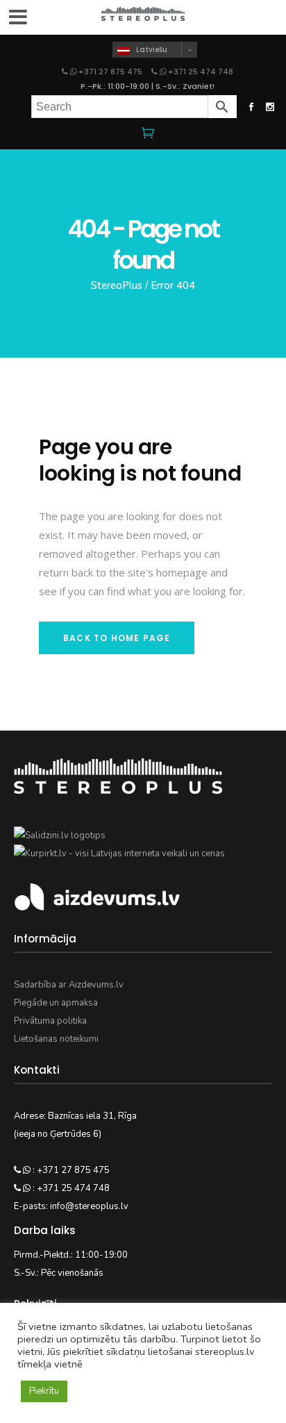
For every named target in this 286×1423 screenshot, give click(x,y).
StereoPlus (116, 286)
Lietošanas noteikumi (56, 1039)
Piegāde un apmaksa (56, 1003)
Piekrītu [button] (44, 1391)
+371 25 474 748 (199, 71)
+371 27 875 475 (110, 71)
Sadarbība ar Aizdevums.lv (69, 985)
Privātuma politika (50, 1021)
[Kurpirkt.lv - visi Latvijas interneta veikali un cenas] (119, 853)
